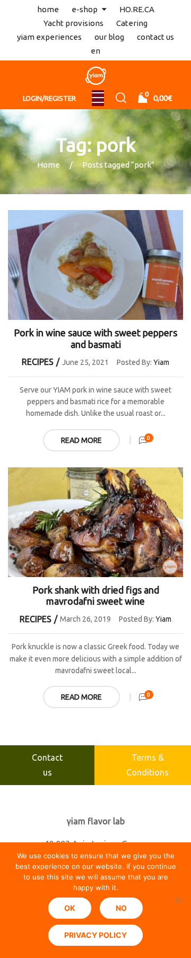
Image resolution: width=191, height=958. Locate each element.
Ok (69, 907)
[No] (177, 900)
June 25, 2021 (85, 362)
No (121, 907)
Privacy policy (95, 934)
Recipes (38, 362)
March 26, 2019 (85, 619)
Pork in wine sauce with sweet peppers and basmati (95, 338)
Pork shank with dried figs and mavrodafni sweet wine (95, 596)
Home (48, 164)
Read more (81, 440)
